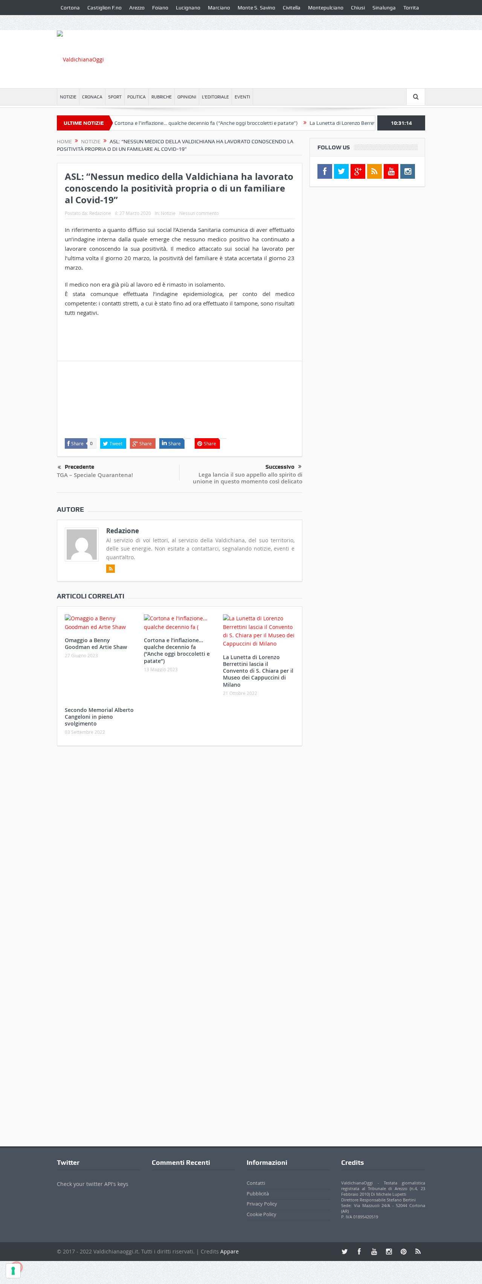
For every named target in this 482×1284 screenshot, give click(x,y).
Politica (136, 97)
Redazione (100, 213)
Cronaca (92, 97)
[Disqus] (179, 851)
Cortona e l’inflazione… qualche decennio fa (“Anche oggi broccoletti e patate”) (188, 123)
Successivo (279, 466)
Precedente (79, 466)
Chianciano (74, 23)
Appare (229, 1251)
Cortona (70, 8)
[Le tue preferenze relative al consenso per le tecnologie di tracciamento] (13, 1271)
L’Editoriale (215, 97)
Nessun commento (199, 213)
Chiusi (358, 8)
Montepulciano (325, 8)
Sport (115, 97)
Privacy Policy (262, 1203)
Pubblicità (258, 1193)
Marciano (219, 8)
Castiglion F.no (104, 8)
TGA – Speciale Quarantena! (95, 475)
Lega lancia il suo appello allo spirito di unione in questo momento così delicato (247, 478)
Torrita (411, 8)
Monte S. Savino (256, 8)
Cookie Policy (261, 1214)
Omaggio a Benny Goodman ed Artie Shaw (96, 643)
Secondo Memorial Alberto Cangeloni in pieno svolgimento (99, 716)
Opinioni (186, 97)
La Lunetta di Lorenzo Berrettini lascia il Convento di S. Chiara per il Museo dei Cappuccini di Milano (258, 671)
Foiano (160, 8)
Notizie (68, 97)
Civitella (291, 8)
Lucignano (188, 8)
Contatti (256, 1183)
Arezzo (137, 8)
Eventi (242, 97)
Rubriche (161, 97)
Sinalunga (384, 8)
